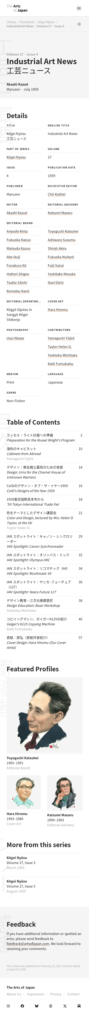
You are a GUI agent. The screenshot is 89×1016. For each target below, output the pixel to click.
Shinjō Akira (57, 248)
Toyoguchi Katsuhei (63, 231)
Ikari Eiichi (56, 282)
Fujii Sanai (56, 265)
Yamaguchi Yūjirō (61, 337)
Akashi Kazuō (17, 212)
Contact (73, 993)
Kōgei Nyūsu (46, 22)
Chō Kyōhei (56, 194)
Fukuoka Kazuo (19, 239)
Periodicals (27, 22)
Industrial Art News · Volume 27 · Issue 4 (35, 26)
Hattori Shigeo (18, 273)
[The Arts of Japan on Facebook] (23, 1006)
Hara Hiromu (58, 309)
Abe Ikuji (13, 256)
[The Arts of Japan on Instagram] (9, 1006)
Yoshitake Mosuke (62, 273)
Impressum (35, 993)
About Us (14, 993)
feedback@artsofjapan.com (28, 943)
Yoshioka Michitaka (62, 355)
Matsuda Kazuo (18, 248)
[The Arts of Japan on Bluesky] (37, 1006)
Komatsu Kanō (18, 290)
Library (11, 22)
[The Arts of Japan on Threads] (51, 1006)
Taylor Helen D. (60, 346)
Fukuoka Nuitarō (61, 256)
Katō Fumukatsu (60, 363)
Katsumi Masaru (60, 212)
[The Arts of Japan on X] (65, 1006)
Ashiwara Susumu (62, 239)
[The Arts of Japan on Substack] (79, 1006)
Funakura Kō (16, 265)
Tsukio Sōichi (17, 282)
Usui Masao (15, 337)
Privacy (55, 993)
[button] (79, 8)
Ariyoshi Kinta (17, 231)
